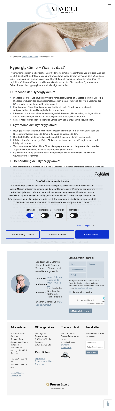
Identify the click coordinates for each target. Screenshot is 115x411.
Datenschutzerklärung (83, 288)
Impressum (40, 358)
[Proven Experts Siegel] (57, 384)
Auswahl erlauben (57, 234)
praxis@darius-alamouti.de (55, 278)
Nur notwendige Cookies (23, 234)
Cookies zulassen (92, 234)
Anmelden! (92, 352)
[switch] (45, 215)
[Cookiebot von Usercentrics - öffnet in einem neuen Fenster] (96, 174)
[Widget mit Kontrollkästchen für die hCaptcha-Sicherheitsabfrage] (86, 300)
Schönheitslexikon (30, 56)
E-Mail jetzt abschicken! (80, 311)
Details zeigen (83, 225)
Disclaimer (40, 364)
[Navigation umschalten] (109, 3)
